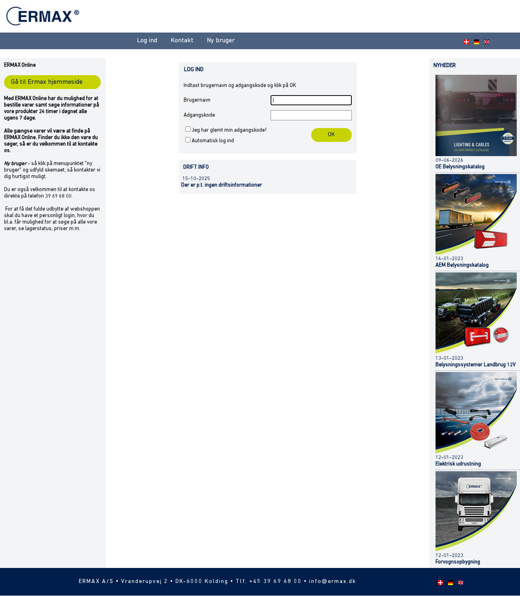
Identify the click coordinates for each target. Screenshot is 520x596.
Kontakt (182, 40)
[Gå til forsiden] (43, 30)
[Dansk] (465, 41)
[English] (485, 41)
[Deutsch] (475, 41)
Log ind (147, 40)
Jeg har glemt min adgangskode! (229, 130)
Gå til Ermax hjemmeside (46, 82)
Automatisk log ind (213, 141)
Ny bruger (221, 40)
